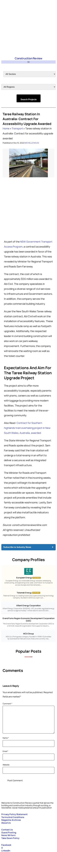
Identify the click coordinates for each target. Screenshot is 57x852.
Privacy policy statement (14, 814)
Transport (17, 128)
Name (6, 738)
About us (6, 822)
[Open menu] (28, 62)
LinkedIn (5, 850)
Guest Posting (8, 832)
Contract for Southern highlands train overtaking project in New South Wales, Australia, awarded (27, 428)
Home (6, 128)
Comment (7, 703)
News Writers (8, 835)
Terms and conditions (12, 817)
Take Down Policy (10, 838)
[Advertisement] (28, 28)
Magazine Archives (11, 819)
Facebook (6, 844)
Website (6, 764)
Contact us (7, 829)
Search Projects (29, 99)
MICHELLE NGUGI (31, 143)
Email (5, 751)
